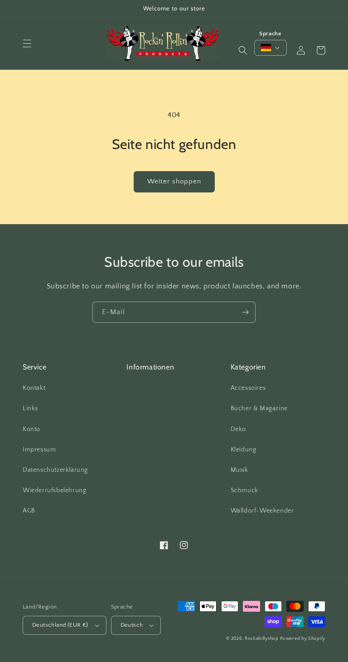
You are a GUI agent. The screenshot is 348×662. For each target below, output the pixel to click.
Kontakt (34, 388)
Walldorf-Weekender (262, 510)
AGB (29, 510)
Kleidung (243, 449)
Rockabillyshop (262, 638)
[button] (27, 43)
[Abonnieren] (245, 312)
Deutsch (132, 625)
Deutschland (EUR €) (60, 625)
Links (30, 408)
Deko (238, 429)
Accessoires (248, 388)
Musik (239, 470)
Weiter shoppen (174, 181)
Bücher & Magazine (259, 408)
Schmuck (244, 490)
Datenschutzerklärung (55, 470)
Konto (31, 429)
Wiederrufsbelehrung (54, 490)
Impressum (39, 449)
